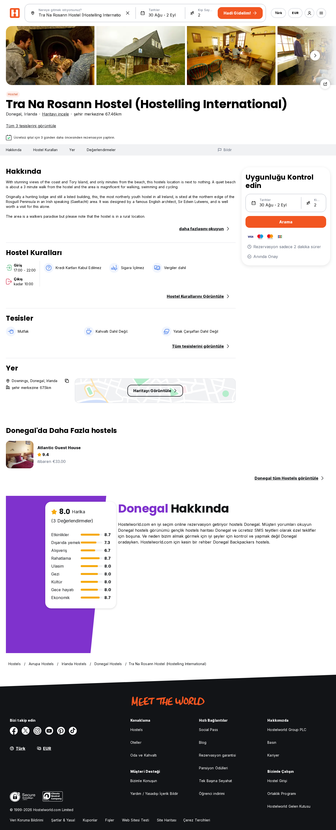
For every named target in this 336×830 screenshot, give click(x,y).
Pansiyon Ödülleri (213, 768)
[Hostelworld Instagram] (37, 731)
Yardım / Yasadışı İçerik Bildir (154, 793)
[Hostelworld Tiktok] (73, 731)
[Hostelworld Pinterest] (61, 731)
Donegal (13, 114)
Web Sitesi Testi (135, 820)
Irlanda (30, 114)
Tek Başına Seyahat (215, 781)
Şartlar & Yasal (63, 820)
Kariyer (273, 755)
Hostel (13, 94)
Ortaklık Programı (281, 793)
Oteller (135, 742)
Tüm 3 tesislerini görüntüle (31, 125)
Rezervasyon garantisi (217, 755)
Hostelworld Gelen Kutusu (288, 806)
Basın (271, 742)
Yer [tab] (72, 150)
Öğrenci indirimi (212, 793)
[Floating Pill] (315, 55)
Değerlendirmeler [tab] (101, 150)
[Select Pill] (309, 13)
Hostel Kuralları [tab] (45, 150)
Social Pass (208, 730)
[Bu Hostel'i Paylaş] (325, 84)
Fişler (109, 820)
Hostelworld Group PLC (286, 730)
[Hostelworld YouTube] (49, 731)
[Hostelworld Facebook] (14, 731)
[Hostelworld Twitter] (26, 731)
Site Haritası (166, 820)
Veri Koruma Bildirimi (26, 820)
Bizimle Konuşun (143, 781)
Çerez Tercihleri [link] (196, 820)
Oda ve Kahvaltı (143, 755)
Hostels (136, 730)
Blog (202, 742)
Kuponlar (90, 820)
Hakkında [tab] (13, 150)
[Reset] (128, 13)
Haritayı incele (55, 114)
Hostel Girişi (277, 781)
